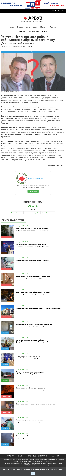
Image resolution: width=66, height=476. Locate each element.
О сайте (21, 456)
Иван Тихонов (16, 213)
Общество (43, 27)
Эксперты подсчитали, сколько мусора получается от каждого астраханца (29, 421)
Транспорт (53, 27)
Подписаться (33, 191)
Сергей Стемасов (48, 213)
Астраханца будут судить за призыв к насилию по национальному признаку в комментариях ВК (33, 261)
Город (28, 27)
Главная (11, 27)
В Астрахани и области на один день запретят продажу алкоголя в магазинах (30, 437)
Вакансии (55, 456)
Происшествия (34, 31)
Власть (34, 27)
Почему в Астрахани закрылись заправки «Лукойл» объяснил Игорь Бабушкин (30, 373)
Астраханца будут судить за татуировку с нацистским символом (38, 308)
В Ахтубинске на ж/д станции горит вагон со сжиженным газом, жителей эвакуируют (31, 389)
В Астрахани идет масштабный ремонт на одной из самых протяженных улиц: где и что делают (33, 293)
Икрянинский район (32, 213)
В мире (44, 31)
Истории (20, 27)
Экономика (22, 31)
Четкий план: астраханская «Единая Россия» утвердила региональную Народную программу (32, 245)
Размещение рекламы (37, 456)
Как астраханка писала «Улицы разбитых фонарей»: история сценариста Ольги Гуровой (32, 341)
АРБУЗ (33, 18)
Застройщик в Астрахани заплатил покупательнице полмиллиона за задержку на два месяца (34, 325)
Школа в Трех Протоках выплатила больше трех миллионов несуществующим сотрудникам (33, 277)
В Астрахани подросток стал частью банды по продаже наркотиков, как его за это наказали (32, 229)
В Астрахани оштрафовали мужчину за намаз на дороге (35, 404)
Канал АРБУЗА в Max (35, 178)
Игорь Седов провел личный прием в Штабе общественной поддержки (28, 357)
